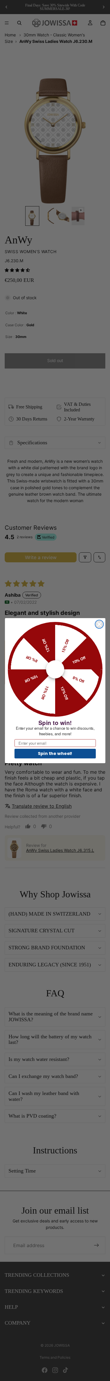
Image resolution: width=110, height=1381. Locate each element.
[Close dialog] (99, 624)
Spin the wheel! (55, 753)
